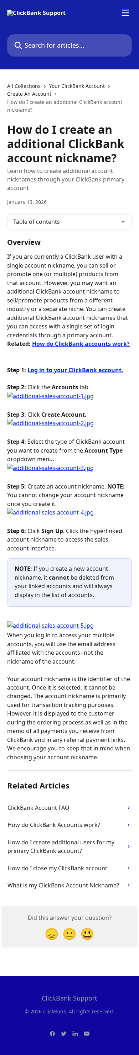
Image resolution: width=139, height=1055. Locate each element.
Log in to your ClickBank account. (75, 370)
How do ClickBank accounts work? (81, 344)
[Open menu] (125, 13)
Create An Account (29, 93)
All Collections (24, 86)
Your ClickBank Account (77, 86)
